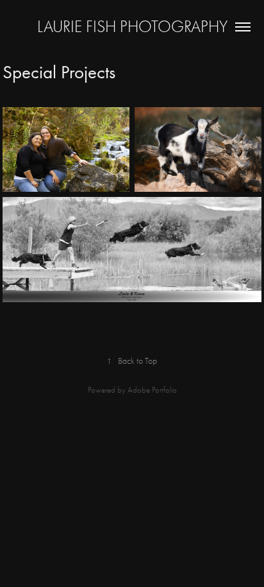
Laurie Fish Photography (132, 27)
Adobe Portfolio (152, 390)
